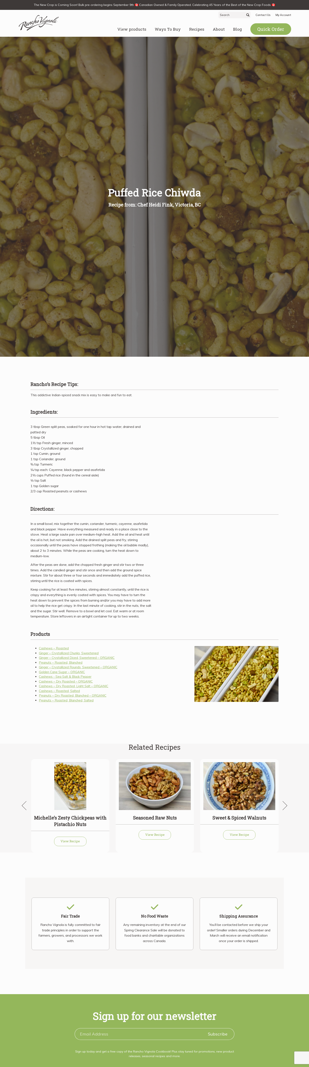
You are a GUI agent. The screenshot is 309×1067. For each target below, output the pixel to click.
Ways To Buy (168, 29)
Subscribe (217, 1034)
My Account (283, 15)
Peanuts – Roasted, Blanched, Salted (66, 700)
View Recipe (70, 841)
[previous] (26, 805)
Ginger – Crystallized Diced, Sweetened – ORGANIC (77, 658)
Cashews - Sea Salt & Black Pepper (65, 677)
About (219, 29)
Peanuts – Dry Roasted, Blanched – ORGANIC (72, 695)
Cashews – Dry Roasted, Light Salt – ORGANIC (73, 686)
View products (131, 29)
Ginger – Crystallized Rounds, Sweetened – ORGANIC (78, 667)
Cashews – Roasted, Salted (59, 691)
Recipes (196, 29)
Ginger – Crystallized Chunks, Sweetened (69, 653)
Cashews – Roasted (54, 648)
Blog (237, 29)
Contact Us (263, 15)
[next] (282, 805)
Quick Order (270, 29)
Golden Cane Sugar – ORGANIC (62, 672)
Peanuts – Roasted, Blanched (60, 663)
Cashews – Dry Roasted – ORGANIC (66, 681)
